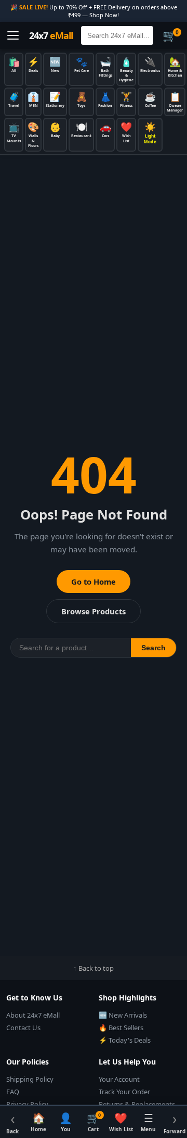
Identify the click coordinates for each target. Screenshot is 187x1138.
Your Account (119, 1079)
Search (153, 648)
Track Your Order (124, 1091)
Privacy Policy (27, 1104)
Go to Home (93, 581)
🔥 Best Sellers (121, 1027)
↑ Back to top (93, 968)
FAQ (12, 1091)
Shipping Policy (30, 1079)
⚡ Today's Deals (125, 1040)
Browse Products (93, 611)
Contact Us (23, 1027)
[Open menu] (13, 35)
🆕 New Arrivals (123, 1015)
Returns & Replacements (137, 1104)
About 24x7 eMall (33, 1015)
